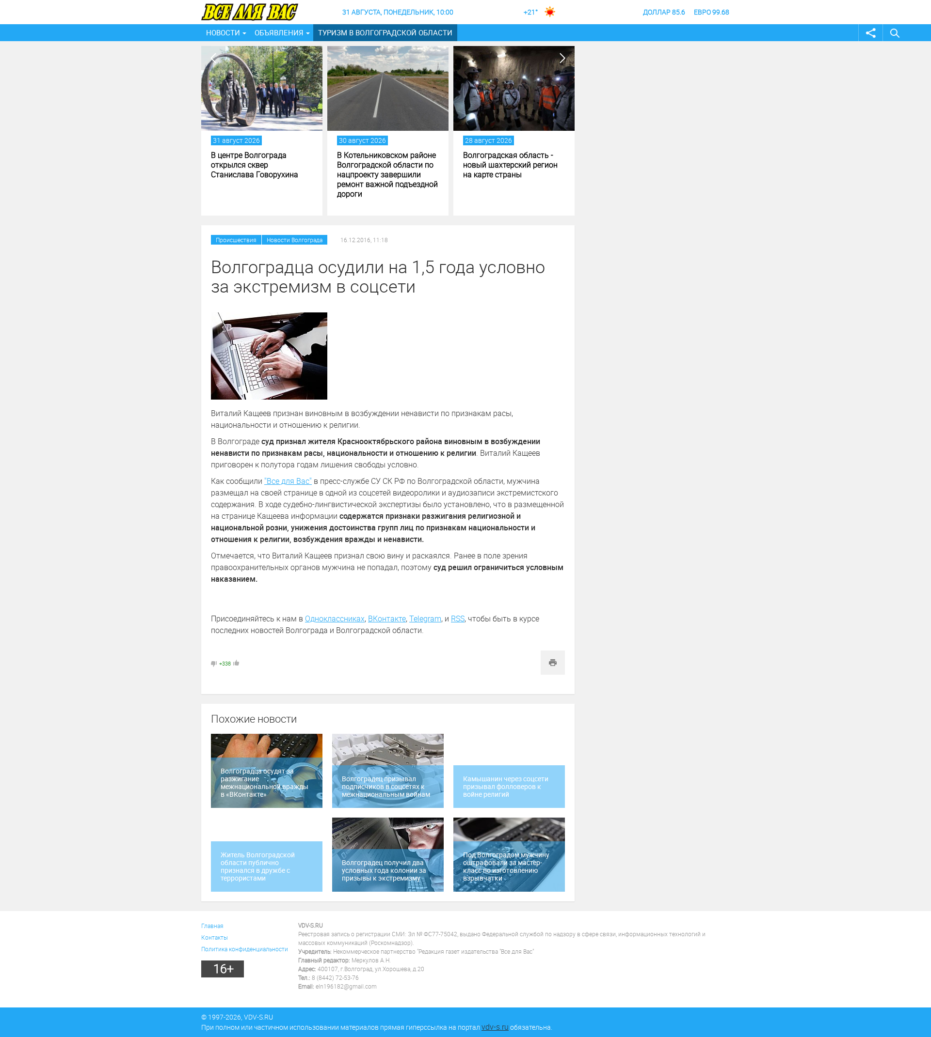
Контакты (214, 937)
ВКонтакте (387, 618)
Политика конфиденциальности (244, 949)
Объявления (279, 32)
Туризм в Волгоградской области (385, 32)
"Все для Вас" (288, 481)
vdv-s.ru (495, 1027)
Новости (223, 32)
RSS (458, 618)
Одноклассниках (335, 618)
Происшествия (236, 240)
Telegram (425, 618)
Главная (212, 925)
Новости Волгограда (294, 240)
